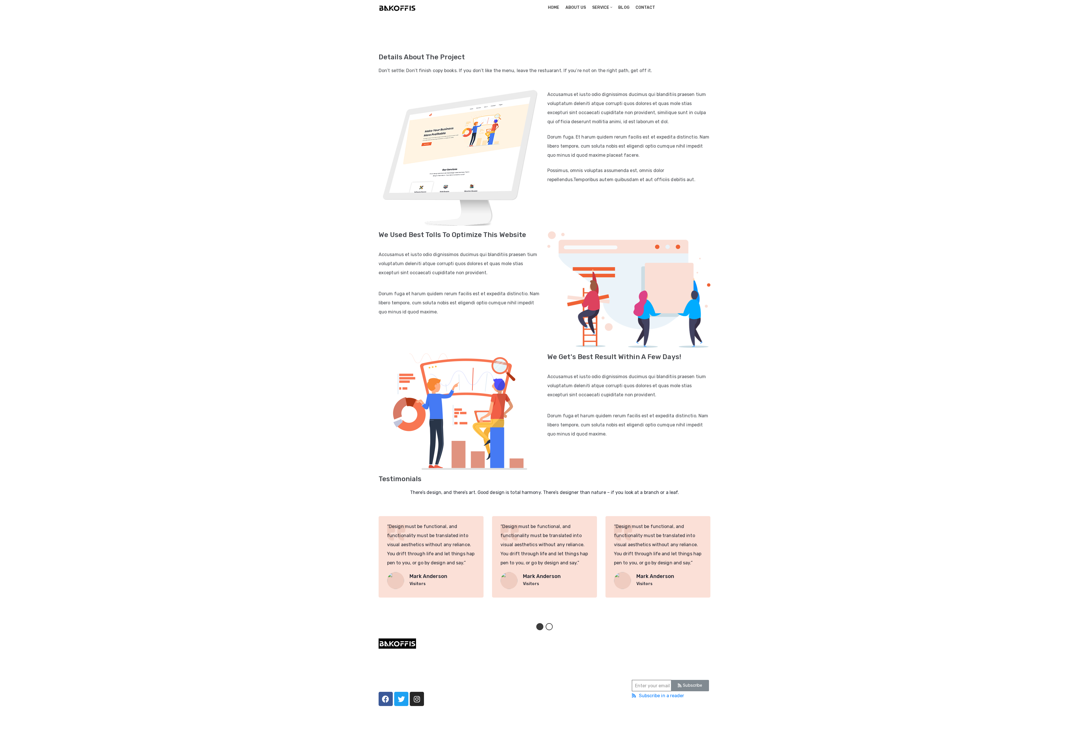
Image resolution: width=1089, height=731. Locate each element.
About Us (575, 7)
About (469, 662)
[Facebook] (386, 699)
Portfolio (408, 42)
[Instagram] (417, 699)
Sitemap (575, 720)
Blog (623, 7)
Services (471, 670)
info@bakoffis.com (565, 677)
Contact (645, 7)
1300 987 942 (560, 661)
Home (553, 7)
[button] (539, 626)
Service (600, 7)
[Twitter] (401, 699)
